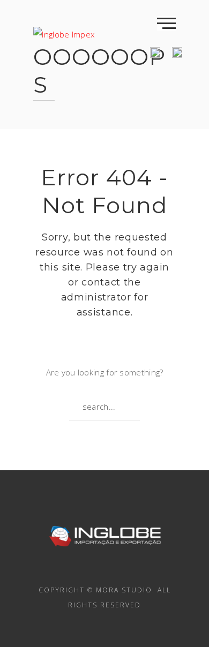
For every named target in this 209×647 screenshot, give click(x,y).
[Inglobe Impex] (63, 29)
